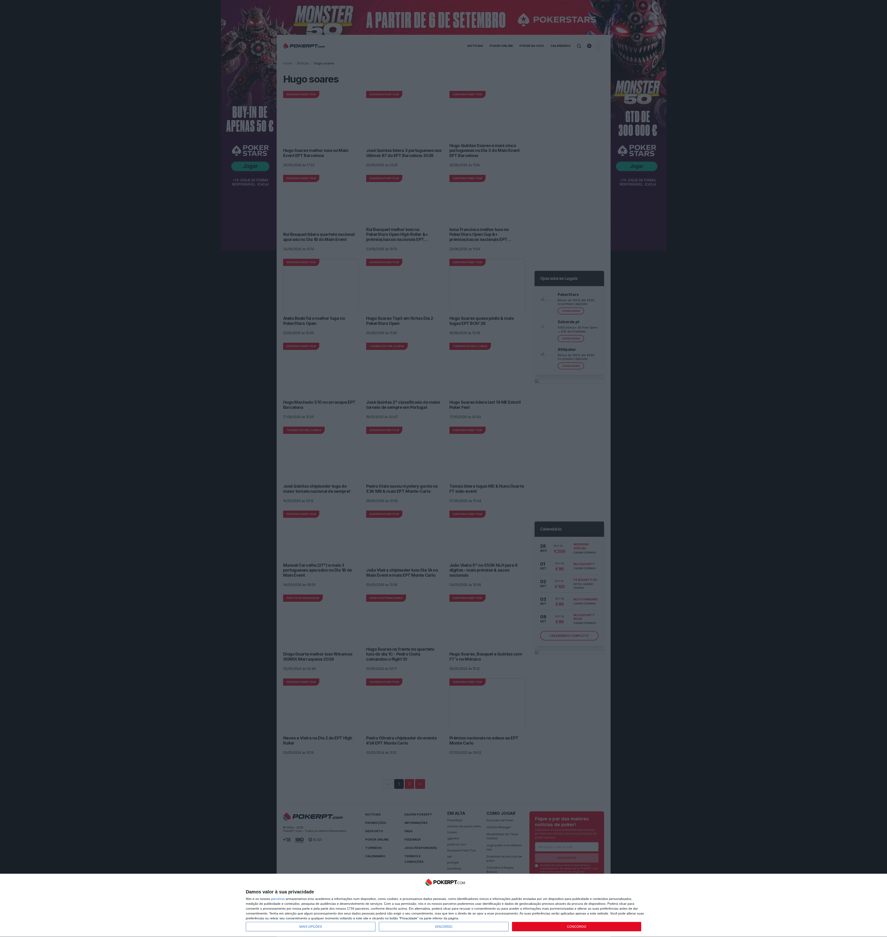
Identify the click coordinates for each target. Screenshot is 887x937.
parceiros (278, 898)
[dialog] (445, 905)
